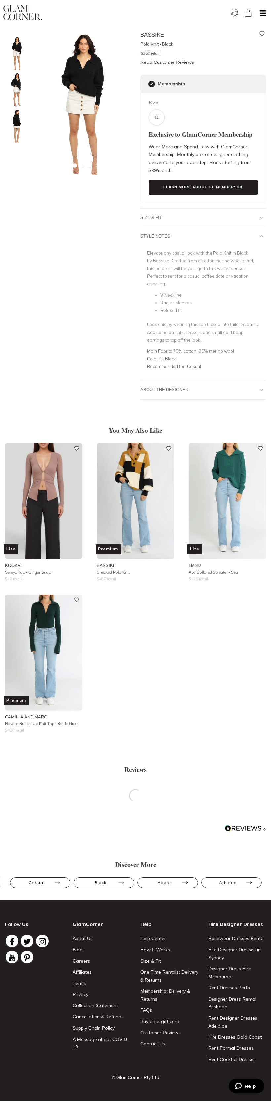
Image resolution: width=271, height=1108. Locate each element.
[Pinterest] (27, 957)
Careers (81, 961)
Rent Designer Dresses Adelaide (232, 1022)
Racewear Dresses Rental (236, 938)
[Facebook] (12, 941)
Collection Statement (95, 1005)
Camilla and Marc (26, 716)
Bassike (106, 565)
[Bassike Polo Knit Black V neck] (15, 90)
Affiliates (82, 972)
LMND (195, 565)
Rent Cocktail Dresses (232, 1059)
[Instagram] (42, 941)
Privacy (80, 994)
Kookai (13, 565)
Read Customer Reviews (167, 62)
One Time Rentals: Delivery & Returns (169, 976)
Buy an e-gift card (159, 1021)
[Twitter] (27, 941)
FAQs (146, 1010)
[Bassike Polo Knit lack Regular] (15, 126)
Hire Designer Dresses (235, 924)
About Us (83, 938)
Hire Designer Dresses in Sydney (234, 954)
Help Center (153, 938)
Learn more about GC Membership (203, 187)
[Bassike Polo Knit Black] (15, 53)
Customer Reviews (160, 1033)
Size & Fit (151, 217)
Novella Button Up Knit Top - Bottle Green (42, 723)
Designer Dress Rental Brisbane (232, 1003)
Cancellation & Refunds (98, 1017)
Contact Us (152, 1043)
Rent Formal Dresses (230, 1048)
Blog (78, 950)
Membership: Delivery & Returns (165, 995)
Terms (79, 983)
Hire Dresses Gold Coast (235, 1037)
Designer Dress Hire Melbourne (229, 973)
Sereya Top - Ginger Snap (28, 572)
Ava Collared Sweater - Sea (213, 572)
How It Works (155, 950)
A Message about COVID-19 (101, 1043)
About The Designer (164, 389)
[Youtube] (12, 957)
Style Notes (155, 236)
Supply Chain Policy (94, 1028)
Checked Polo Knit (113, 572)
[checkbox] (151, 84)
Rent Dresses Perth (229, 988)
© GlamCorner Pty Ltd (135, 1077)
